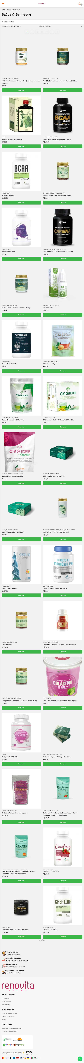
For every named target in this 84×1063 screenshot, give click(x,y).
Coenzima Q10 (7, 644)
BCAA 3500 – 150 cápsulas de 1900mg (57, 139)
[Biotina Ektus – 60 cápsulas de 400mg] (62, 171)
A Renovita (5, 998)
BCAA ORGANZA (8, 195)
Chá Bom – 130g (49, 364)
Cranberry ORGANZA (51, 871)
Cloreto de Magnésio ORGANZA (55, 588)
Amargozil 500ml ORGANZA (12, 139)
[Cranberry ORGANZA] (62, 847)
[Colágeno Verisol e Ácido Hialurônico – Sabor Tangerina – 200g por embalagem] (21, 847)
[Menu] (5, 3)
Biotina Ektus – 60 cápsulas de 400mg (57, 195)
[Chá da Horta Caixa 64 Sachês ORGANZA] (62, 396)
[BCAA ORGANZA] (21, 171)
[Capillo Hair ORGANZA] (21, 339)
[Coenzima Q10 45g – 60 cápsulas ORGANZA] (62, 620)
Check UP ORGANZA (9, 588)
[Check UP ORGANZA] (21, 564)
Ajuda (4, 1019)
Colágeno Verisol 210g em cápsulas (15, 813)
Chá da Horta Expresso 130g (12, 476)
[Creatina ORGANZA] (62, 905)
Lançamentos (13, 869)
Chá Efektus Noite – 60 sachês (13, 532)
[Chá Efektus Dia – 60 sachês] (62, 452)
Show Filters (9, 21)
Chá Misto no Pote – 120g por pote (56, 532)
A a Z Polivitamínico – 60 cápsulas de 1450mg (60, 81)
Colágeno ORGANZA (9, 757)
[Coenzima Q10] (21, 620)
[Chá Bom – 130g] (62, 339)
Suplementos (53, 78)
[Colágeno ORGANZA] (21, 732)
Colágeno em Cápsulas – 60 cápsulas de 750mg (19, 700)
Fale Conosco (6, 1001)
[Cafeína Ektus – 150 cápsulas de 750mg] (62, 227)
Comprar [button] (21, 90)
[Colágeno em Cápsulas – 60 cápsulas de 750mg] (21, 676)
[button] (79, 3)
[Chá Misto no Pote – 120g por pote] (62, 508)
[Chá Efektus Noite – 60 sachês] (21, 508)
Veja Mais (42, 940)
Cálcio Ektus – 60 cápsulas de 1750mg (16, 308)
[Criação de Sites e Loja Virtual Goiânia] (29, 1053)
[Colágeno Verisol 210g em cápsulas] (21, 789)
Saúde (16, 78)
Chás (45, 361)
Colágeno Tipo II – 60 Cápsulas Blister (57, 757)
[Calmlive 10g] (62, 283)
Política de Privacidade (9, 1031)
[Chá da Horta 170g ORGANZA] (21, 396)
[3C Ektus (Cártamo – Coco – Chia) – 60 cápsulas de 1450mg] (21, 57)
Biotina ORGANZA (8, 251)
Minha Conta (6, 1004)
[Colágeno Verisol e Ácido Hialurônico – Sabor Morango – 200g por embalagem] (62, 789)
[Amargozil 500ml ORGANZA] (21, 115)
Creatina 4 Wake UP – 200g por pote (15, 929)
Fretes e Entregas (8, 1016)
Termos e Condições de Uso (11, 1028)
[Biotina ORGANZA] (21, 227)
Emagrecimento (7, 78)
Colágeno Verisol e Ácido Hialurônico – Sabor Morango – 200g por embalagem (60, 814)
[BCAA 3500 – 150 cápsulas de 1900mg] (62, 115)
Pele (3, 698)
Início (3, 9)
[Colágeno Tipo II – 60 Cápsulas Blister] (62, 732)
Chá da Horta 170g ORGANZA (13, 420)
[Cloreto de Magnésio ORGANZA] (62, 564)
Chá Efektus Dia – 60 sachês (53, 476)
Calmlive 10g (48, 308)
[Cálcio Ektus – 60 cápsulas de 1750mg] (21, 283)
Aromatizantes (48, 305)
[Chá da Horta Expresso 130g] (21, 452)
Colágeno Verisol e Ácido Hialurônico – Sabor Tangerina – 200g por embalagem (19, 872)
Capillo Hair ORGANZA (10, 364)
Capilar (46, 193)
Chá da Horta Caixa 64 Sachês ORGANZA (58, 420)
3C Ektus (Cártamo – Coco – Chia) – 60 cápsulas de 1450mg (21, 82)
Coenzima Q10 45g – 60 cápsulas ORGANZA (59, 644)
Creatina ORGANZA (50, 929)
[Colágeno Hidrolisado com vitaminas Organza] (62, 676)
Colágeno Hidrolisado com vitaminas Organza (60, 700)
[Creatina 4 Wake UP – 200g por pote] (21, 905)
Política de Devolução (9, 1013)
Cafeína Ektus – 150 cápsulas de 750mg (58, 251)
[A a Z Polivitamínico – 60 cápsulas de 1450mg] (62, 57)
